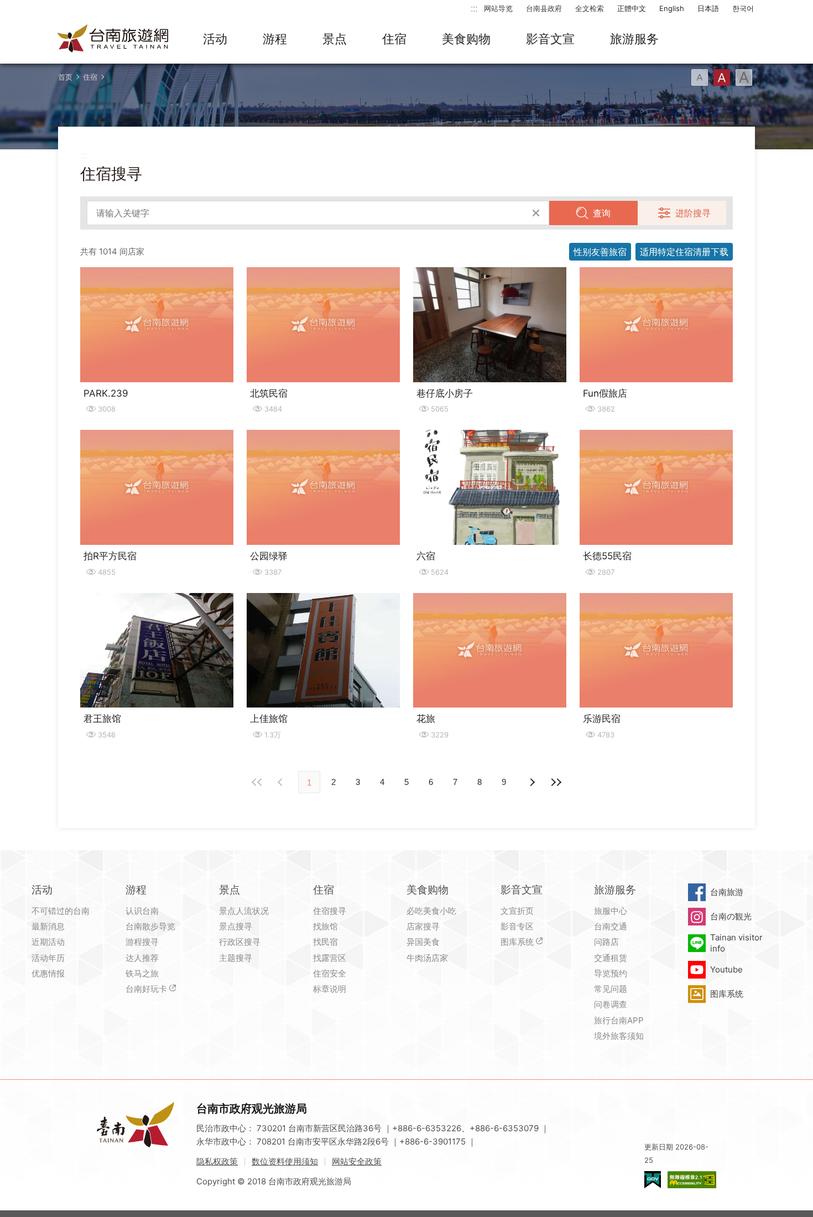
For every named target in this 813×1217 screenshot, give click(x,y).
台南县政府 (544, 8)
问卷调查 (610, 1004)
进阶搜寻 (693, 213)
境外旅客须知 (619, 1036)
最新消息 (48, 926)
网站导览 (498, 8)
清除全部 (535, 213)
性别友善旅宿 (600, 251)
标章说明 (329, 989)
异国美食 (423, 942)
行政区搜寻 (239, 942)
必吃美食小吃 (431, 911)
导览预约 (610, 973)
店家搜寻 (423, 926)
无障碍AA (692, 1179)
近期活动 (48, 942)
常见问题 (610, 989)
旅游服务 (634, 39)
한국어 (743, 8)
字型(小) (699, 77)
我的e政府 (652, 1179)
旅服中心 (610, 911)
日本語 (708, 8)
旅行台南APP (619, 1020)
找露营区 (329, 958)
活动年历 (48, 958)
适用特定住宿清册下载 (684, 251)
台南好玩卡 (146, 989)
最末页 (556, 782)
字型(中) (721, 77)
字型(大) (744, 77)
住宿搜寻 (329, 911)
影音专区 (517, 926)
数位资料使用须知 (285, 1161)
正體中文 (631, 8)
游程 (275, 39)
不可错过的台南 (61, 911)
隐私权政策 (217, 1161)
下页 (281, 782)
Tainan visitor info (736, 943)
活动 (215, 39)
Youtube (726, 969)
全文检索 (589, 8)
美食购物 (466, 39)
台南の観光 (731, 916)
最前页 (257, 782)
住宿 (394, 39)
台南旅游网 (113, 39)
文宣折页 (517, 911)
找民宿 (325, 942)
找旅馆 (325, 926)
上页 (531, 782)
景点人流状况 (244, 911)
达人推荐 (142, 958)
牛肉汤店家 (427, 958)
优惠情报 (48, 973)
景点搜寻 (235, 926)
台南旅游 (726, 892)
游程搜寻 (142, 942)
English (671, 8)
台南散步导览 (150, 926)
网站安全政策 (357, 1161)
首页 (65, 76)
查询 (602, 213)
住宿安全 (329, 973)
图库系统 (517, 942)
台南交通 (610, 926)
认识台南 (142, 911)
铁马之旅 (142, 973)
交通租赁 (610, 958)
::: (474, 8)
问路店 (606, 942)
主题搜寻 (235, 958)
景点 (334, 39)
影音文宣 (550, 39)
